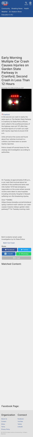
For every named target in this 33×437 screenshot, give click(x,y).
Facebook (10, 250)
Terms (3, 426)
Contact (3, 421)
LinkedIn (9, 254)
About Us (4, 419)
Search (26, 4)
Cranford (6, 115)
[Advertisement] (16, 37)
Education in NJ (7, 15)
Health (26, 8)
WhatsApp (25, 254)
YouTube (20, 421)
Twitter (25, 250)
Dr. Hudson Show (15, 12)
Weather (5, 12)
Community (6, 8)
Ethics (3, 424)
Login (30, 4)
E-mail (17, 258)
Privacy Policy (5, 429)
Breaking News (17, 8)
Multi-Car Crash (9, 243)
